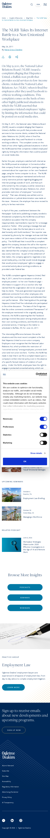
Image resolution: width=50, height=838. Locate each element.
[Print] (10, 57)
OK (24, 461)
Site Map (5, 776)
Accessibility (6, 781)
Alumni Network (8, 765)
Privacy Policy (7, 797)
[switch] (43, 427)
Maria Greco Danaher (13, 49)
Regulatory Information (10, 786)
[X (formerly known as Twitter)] (3, 820)
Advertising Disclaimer (10, 792)
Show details (36, 453)
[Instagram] (20, 820)
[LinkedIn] (12, 820)
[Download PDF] (3, 57)
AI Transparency (8, 802)
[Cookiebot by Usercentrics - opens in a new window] (36, 374)
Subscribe (5, 770)
